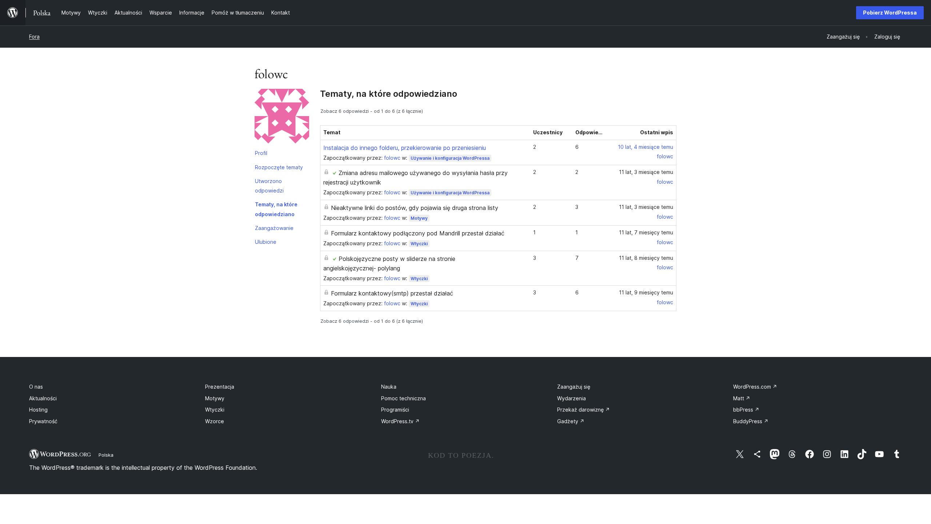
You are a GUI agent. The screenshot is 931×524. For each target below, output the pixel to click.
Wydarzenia (571, 398)
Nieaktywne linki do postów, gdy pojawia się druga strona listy (414, 207)
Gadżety (570, 421)
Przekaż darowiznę (583, 409)
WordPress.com (755, 387)
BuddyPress (750, 421)
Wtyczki (419, 243)
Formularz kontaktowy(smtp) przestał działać (392, 293)
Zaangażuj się (573, 387)
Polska (106, 455)
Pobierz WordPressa (890, 12)
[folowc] (282, 117)
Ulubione (265, 242)
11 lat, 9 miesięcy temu (646, 292)
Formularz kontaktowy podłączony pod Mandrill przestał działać (417, 233)
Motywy (419, 218)
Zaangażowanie (274, 228)
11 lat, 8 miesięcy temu (646, 258)
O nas (36, 387)
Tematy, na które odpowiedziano (276, 209)
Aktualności (43, 398)
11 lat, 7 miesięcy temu (646, 232)
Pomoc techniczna (403, 398)
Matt (741, 398)
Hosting (38, 409)
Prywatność (43, 421)
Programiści (395, 409)
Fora (34, 36)
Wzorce (214, 421)
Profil (261, 153)
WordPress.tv (400, 421)
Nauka (388, 387)
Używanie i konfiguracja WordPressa (450, 158)
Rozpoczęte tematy (279, 167)
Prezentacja (219, 387)
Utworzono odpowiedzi (269, 186)
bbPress (746, 409)
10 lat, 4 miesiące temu (645, 147)
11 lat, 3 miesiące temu (646, 172)
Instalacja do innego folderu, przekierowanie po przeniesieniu (404, 147)
